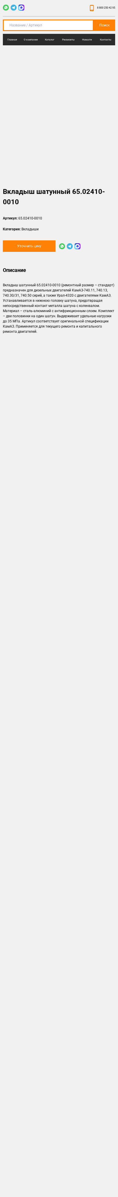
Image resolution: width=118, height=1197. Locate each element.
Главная (12, 39)
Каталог (49, 39)
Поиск (104, 25)
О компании (31, 39)
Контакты (105, 39)
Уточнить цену (29, 246)
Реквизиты (68, 39)
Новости (87, 39)
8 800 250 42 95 (106, 7)
